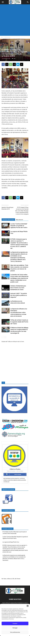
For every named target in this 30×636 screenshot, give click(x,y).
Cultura (3, 227)
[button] (27, 606)
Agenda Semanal (5, 256)
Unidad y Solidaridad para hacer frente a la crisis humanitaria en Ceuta (18, 287)
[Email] (14, 64)
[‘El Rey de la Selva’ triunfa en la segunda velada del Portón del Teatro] (6, 322)
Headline (4, 331)
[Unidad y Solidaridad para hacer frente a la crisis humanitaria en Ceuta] (6, 287)
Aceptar (15, 623)
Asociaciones (7, 37)
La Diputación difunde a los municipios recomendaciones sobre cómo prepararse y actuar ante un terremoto (18, 312)
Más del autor (19, 219)
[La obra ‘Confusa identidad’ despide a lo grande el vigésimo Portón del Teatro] (6, 225)
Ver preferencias (15, 632)
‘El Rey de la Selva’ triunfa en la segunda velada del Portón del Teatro (19, 321)
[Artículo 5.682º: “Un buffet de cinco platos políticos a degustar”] (6, 295)
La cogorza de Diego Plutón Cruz (11, 542)
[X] (6, 64)
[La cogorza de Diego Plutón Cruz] (6, 233)
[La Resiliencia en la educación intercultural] (6, 303)
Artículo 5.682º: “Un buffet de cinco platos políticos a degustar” (18, 295)
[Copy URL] (21, 64)
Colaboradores (5, 235)
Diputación (4, 278)
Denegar (15, 628)
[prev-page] (3, 337)
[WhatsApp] (10, 64)
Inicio (2, 37)
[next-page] (5, 337)
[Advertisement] (15, 20)
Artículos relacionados (8, 219)
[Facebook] (3, 64)
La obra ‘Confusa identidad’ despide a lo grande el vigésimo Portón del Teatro (18, 225)
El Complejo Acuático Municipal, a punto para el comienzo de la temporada (15, 532)
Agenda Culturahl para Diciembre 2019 (7, 208)
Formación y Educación (4, 243)
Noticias (3, 289)
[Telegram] (18, 64)
